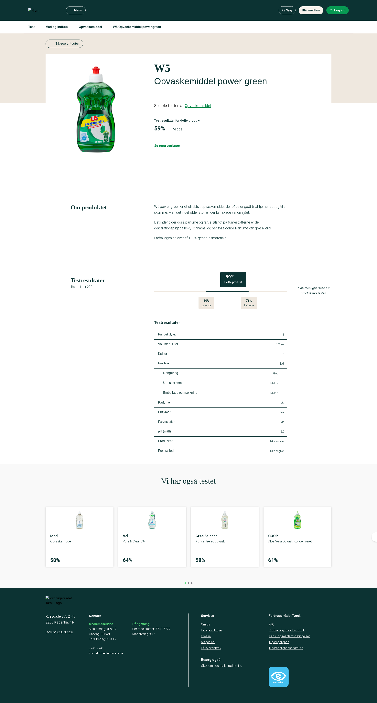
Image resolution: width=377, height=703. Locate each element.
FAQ (271, 624)
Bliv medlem (311, 10)
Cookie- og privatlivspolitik (287, 630)
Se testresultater (167, 146)
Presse (206, 636)
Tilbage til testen (67, 43)
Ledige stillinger (211, 630)
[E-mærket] (279, 677)
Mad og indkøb (57, 27)
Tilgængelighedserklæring (286, 648)
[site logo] (44, 10)
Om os (205, 624)
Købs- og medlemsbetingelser (289, 636)
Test (31, 27)
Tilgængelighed (279, 642)
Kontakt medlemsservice (106, 653)
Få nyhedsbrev (211, 648)
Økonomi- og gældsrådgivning (221, 666)
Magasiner (208, 642)
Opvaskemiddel (90, 27)
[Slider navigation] (185, 583)
